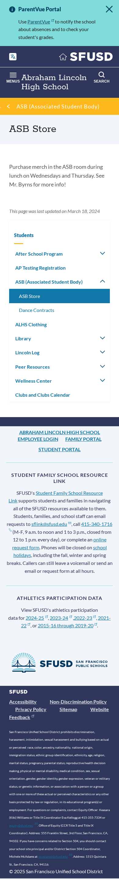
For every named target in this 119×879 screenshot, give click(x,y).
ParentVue (38, 21)
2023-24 (59, 618)
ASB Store (29, 296)
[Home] (86, 58)
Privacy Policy (30, 709)
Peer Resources (32, 367)
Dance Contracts (36, 310)
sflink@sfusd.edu (49, 524)
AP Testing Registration (40, 268)
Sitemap (68, 709)
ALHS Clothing (31, 324)
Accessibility (23, 701)
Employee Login (38, 439)
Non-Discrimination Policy (78, 701)
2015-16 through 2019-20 (65, 625)
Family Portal (83, 439)
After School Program (39, 254)
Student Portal (59, 449)
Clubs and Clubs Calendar (42, 395)
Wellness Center (33, 381)
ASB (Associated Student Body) (57, 106)
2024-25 (35, 618)
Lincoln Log (27, 352)
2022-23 (83, 618)
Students (24, 235)
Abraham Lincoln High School (59, 432)
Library (23, 338)
